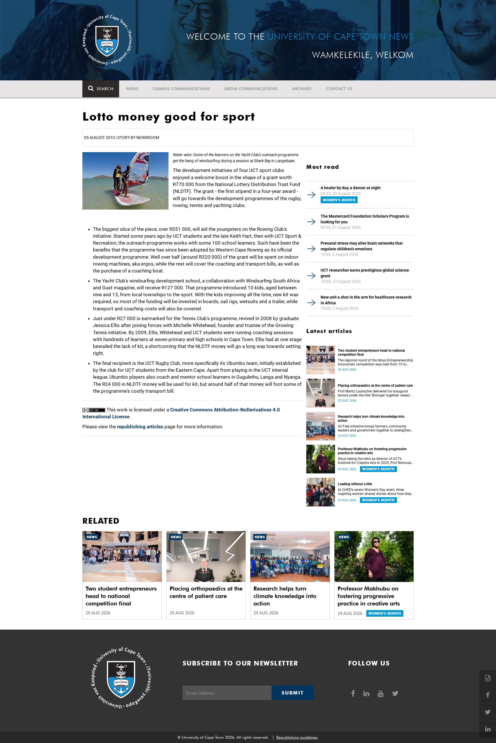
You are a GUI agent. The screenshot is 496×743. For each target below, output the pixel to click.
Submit (292, 693)
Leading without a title (355, 484)
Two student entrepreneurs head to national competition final (371, 353)
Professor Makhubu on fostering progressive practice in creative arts (372, 451)
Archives (302, 88)
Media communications (251, 88)
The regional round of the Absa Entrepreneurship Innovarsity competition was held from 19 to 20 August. (375, 362)
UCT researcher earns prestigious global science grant (365, 273)
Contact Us (339, 88)
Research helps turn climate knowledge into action (371, 419)
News (132, 88)
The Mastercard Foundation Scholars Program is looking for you (365, 219)
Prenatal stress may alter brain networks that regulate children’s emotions (362, 246)
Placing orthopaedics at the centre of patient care (375, 386)
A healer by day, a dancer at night (351, 187)
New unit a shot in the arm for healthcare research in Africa (366, 300)
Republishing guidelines (296, 737)
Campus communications (181, 88)
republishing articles (140, 426)
